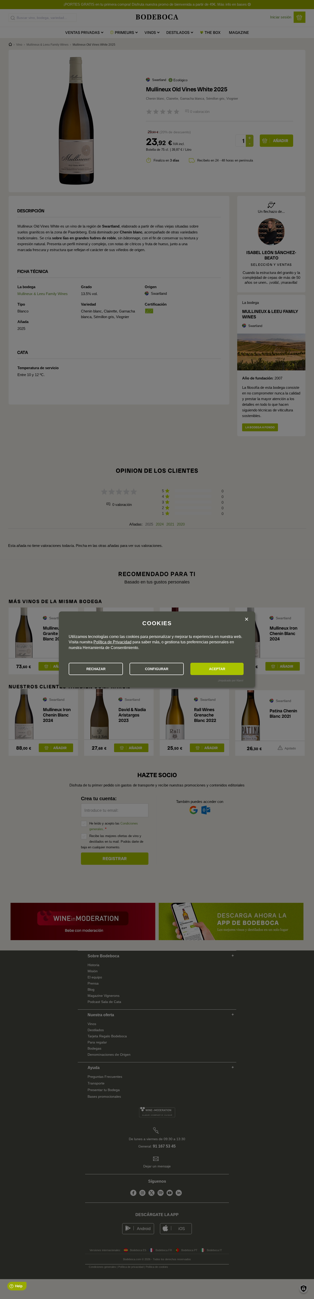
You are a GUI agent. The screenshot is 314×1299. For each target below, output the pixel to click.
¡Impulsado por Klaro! (230, 680)
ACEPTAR (217, 669)
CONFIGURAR (156, 669)
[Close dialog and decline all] (246, 619)
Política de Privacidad (112, 642)
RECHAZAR (95, 669)
